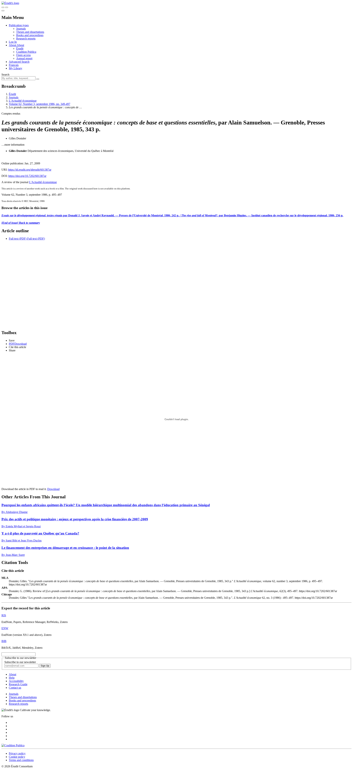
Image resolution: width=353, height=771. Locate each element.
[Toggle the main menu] (2, 10)
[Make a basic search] (2, 7)
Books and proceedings (29, 35)
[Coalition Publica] (12, 745)
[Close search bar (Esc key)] (6, 7)
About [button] (13, 45)
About (20, 45)
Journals (21, 28)
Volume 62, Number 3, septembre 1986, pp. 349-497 (39, 104)
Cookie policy (17, 756)
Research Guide (18, 684)
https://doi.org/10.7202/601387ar (27, 175)
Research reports (25, 38)
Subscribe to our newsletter (20, 662)
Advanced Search (19, 61)
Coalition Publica (26, 51)
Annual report (24, 58)
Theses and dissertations (30, 31)
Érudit (19, 48)
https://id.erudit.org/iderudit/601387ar (29, 169)
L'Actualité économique (23, 100)
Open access (23, 55)
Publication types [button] (19, 25)
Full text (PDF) (17, 238)
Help (12, 677)
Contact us (15, 687)
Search (5, 74)
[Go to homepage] (10, 3)
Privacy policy (17, 753)
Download (53, 489)
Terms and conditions (21, 760)
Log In (13, 41)
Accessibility (16, 681)
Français (14, 65)
